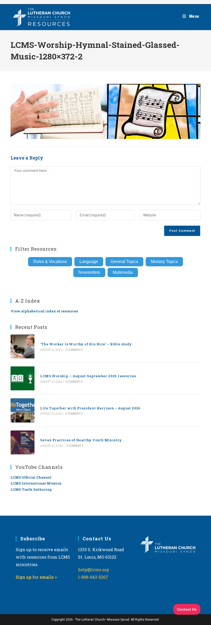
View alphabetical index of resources (44, 311)
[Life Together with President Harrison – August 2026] (22, 410)
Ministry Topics (164, 261)
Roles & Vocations (50, 261)
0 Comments (74, 349)
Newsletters (89, 272)
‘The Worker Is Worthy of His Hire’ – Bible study (86, 344)
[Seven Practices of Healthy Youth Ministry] (22, 442)
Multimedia (123, 272)
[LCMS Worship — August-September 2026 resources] (22, 378)
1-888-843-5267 (93, 577)
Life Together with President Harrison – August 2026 (90, 408)
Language (89, 261)
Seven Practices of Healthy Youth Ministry (81, 440)
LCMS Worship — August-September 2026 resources (88, 376)
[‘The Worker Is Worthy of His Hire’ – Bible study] (22, 346)
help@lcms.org (93, 569)
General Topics (124, 261)
